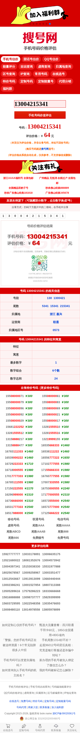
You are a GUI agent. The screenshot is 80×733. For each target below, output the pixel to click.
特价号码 (37, 701)
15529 (15, 420)
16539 (14, 457)
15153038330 (31, 566)
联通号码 (38, 519)
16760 (50, 476)
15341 (54, 306)
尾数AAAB (38, 531)
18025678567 (11, 572)
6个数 (56, 370)
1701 (14, 476)
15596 (15, 408)
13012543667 (11, 578)
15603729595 (11, 603)
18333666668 (51, 591)
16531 (14, 507)
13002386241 (11, 585)
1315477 (15, 445)
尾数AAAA (63, 525)
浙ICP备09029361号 (64, 713)
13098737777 (31, 597)
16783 (14, 451)
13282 (15, 433)
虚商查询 (29, 693)
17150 (14, 488)
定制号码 (49, 701)
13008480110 (11, 609)
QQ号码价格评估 (13, 693)
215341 (65, 306)
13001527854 (31, 585)
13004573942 (51, 560)
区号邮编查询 (55, 693)
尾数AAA (38, 525)
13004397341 (11, 566)
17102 (50, 463)
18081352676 (31, 560)
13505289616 (11, 591)
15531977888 (51, 566)
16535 (50, 445)
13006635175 (51, 554)
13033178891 (31, 554)
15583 (51, 402)
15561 (51, 396)
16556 (50, 457)
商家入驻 (33, 707)
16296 (14, 494)
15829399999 (51, 597)
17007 (50, 482)
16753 (50, 488)
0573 (56, 330)
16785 (14, 482)
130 (49, 298)
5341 (45, 306)
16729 (14, 463)
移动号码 (13, 519)
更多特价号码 (49, 387)
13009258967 (31, 572)
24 (56, 378)
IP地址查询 (70, 693)
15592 (15, 414)
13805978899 (51, 609)
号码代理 (21, 707)
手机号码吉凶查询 (40, 686)
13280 (51, 426)
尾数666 (13, 537)
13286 (51, 433)
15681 (15, 426)
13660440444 (51, 578)
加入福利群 (57, 707)
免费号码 (63, 537)
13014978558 (31, 609)
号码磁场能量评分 (61, 686)
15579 (15, 402)
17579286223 (31, 591)
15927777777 (11, 554)
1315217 (15, 439)
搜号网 (45, 148)
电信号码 (63, 519)
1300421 (59, 298)
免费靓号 (38, 537)
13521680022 (11, 560)
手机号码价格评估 (18, 686)
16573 (50, 500)
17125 (50, 513)
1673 (14, 500)
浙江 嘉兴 (56, 314)
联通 (56, 322)
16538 (50, 451)
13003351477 (51, 572)
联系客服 (45, 707)
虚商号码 (13, 525)
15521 (51, 414)
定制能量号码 (63, 701)
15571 (15, 396)
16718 (14, 470)
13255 (51, 439)
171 (50, 470)
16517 (14, 513)
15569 (51, 408)
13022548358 (31, 603)
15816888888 (11, 597)
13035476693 (51, 603)
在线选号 (14, 701)
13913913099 (31, 578)
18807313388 (51, 585)
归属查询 (41, 693)
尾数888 (63, 531)
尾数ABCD (14, 531)
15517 (51, 420)
